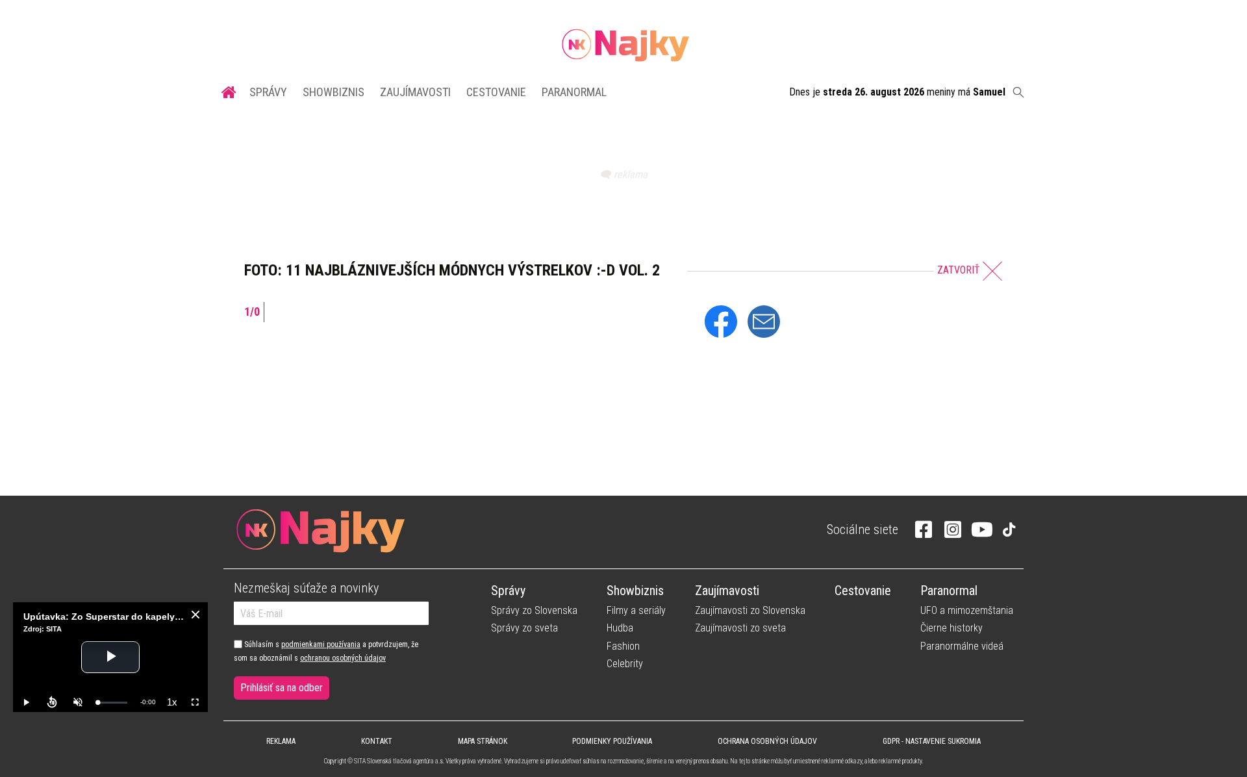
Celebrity (625, 663)
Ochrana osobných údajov (767, 741)
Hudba (620, 628)
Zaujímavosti (415, 92)
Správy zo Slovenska (534, 610)
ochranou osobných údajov (343, 658)
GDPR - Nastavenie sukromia (932, 741)
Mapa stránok (482, 741)
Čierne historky (951, 628)
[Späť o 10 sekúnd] (52, 702)
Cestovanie (496, 92)
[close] (195, 614)
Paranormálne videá (961, 646)
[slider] (112, 703)
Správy (268, 92)
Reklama (281, 741)
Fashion (623, 646)
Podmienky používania (612, 741)
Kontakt (376, 741)
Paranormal (574, 92)
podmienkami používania (320, 644)
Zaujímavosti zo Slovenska (750, 610)
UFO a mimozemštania (966, 610)
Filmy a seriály (636, 610)
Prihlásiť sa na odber (281, 687)
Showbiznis (333, 92)
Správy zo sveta (524, 628)
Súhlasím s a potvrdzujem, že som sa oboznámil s (326, 651)
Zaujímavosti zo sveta (740, 628)
